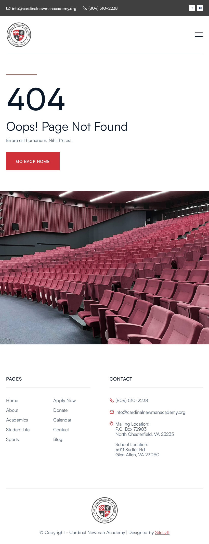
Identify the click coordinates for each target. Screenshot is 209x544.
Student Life (18, 429)
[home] (19, 35)
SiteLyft (162, 532)
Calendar (62, 419)
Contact (61, 429)
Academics (17, 419)
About (12, 409)
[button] (199, 34)
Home (12, 400)
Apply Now (64, 400)
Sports (12, 439)
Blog (57, 439)
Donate (60, 409)
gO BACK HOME (33, 161)
